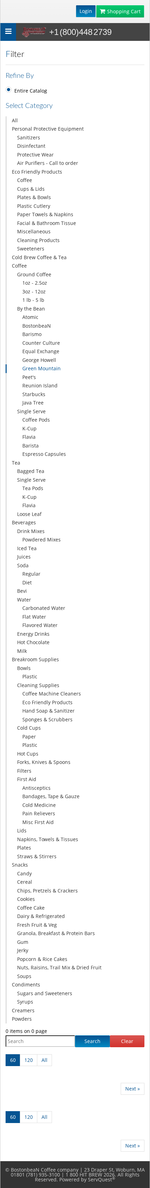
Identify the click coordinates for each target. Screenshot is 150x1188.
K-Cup (29, 428)
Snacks (20, 864)
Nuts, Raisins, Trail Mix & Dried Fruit (59, 967)
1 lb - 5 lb (33, 300)
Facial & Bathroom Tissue (46, 223)
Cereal (24, 882)
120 (28, 1060)
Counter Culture (41, 343)
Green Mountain (41, 368)
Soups (24, 976)
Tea (16, 462)
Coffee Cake (31, 907)
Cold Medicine (39, 805)
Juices (24, 556)
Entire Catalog (30, 90)
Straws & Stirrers (37, 856)
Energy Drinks (33, 634)
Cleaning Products (38, 240)
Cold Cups (29, 727)
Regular (31, 573)
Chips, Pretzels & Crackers (47, 890)
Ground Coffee (34, 274)
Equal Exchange (40, 351)
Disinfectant (31, 146)
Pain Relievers (38, 813)
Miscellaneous (34, 231)
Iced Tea (27, 548)
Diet (27, 582)
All (15, 120)
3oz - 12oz (34, 291)
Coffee (24, 180)
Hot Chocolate (33, 642)
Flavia (29, 436)
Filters (24, 770)
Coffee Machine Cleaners (51, 693)
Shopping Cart (124, 11)
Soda (23, 565)
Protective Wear (35, 154)
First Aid (26, 779)
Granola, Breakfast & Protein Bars (56, 933)
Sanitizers (28, 137)
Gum (22, 942)
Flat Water (34, 616)
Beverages (24, 522)
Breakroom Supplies (35, 659)
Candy (24, 873)
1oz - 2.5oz (34, 282)
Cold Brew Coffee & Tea (39, 257)
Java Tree (33, 402)
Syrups (25, 1001)
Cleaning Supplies (38, 685)
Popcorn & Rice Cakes (42, 959)
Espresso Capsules (44, 454)
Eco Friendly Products (37, 171)
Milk (22, 651)
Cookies (26, 899)
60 (13, 1060)
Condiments (26, 984)
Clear (127, 1041)
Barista (30, 445)
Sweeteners (30, 248)
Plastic (29, 676)
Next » (132, 1088)
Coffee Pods (36, 419)
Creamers (23, 1010)
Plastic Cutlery (33, 206)
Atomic (30, 317)
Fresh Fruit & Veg (37, 924)
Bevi (22, 591)
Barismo (32, 334)
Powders (22, 1018)
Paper (29, 736)
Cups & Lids (31, 188)
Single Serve (31, 411)
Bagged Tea (30, 471)
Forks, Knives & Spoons (43, 762)
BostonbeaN (36, 325)
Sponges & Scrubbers (47, 719)
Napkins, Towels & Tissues (47, 839)
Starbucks (33, 394)
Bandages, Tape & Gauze (51, 796)
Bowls (24, 668)
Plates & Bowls (34, 197)
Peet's (29, 377)
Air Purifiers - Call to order (47, 163)
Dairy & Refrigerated (41, 916)
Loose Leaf (29, 514)
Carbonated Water (43, 608)
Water (24, 599)
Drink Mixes (31, 531)
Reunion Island (40, 385)
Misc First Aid (38, 822)
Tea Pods (32, 488)
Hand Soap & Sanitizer (48, 710)
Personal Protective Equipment (48, 128)
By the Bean (31, 308)
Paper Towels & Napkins (45, 214)
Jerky (22, 950)
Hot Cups (27, 753)
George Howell (39, 360)
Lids (22, 830)
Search (92, 1041)
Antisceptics (36, 788)
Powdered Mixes (41, 539)
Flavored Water (40, 625)
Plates (24, 847)
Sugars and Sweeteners (44, 993)
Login (86, 11)
